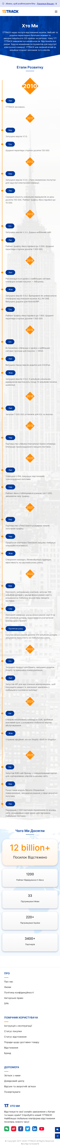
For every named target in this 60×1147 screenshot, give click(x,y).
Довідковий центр (14, 1081)
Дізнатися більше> (45, 3)
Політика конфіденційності (19, 992)
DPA (6, 1003)
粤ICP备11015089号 (30, 1144)
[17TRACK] (10, 11)
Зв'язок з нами (12, 1075)
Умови (7, 987)
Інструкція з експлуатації (18, 1025)
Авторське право (13, 998)
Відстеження (11, 1047)
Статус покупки (13, 1031)
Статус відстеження (15, 1036)
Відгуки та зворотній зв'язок (20, 1086)
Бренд (7, 1053)
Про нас (8, 981)
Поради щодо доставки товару (21, 1042)
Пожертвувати (12, 1091)
